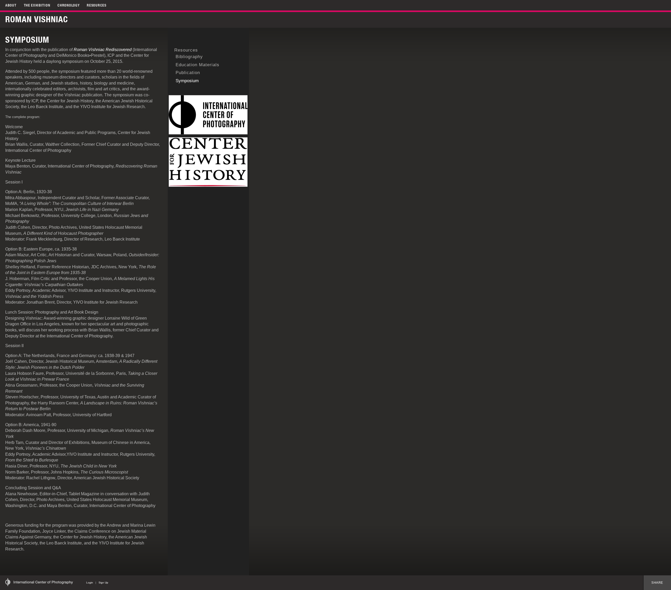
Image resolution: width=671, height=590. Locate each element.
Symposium (187, 80)
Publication (188, 72)
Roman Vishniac (36, 19)
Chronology (68, 5)
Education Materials (197, 64)
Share (657, 583)
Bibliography (189, 56)
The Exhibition (37, 5)
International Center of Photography (39, 582)
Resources (96, 5)
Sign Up (103, 582)
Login (89, 582)
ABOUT (11, 5)
